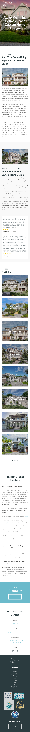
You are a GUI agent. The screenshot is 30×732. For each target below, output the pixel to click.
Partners (15, 680)
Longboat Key (8, 522)
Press (15, 678)
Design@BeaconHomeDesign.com (15, 632)
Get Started (15, 596)
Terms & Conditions (15, 688)
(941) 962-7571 (15, 623)
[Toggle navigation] (26, 4)
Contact (15, 684)
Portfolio (15, 673)
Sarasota (15, 524)
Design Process (15, 675)
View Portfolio (15, 460)
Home (15, 671)
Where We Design (15, 677)
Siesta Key (15, 522)
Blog (15, 682)
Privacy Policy (15, 686)
